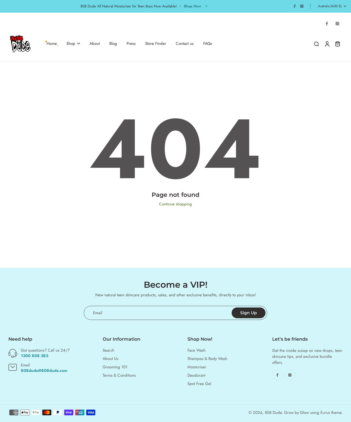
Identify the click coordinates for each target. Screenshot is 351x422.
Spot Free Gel (199, 383)
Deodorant (196, 375)
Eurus (325, 412)
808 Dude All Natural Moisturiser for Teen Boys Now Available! (128, 6)
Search (108, 350)
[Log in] (327, 44)
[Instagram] (301, 6)
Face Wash (196, 350)
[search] (316, 43)
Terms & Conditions (119, 375)
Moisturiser (196, 367)
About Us (110, 358)
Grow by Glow (296, 412)
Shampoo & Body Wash (207, 358)
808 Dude (273, 412)
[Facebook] (294, 6)
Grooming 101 (115, 367)
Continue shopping (175, 204)
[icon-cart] (337, 43)
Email (97, 313)
